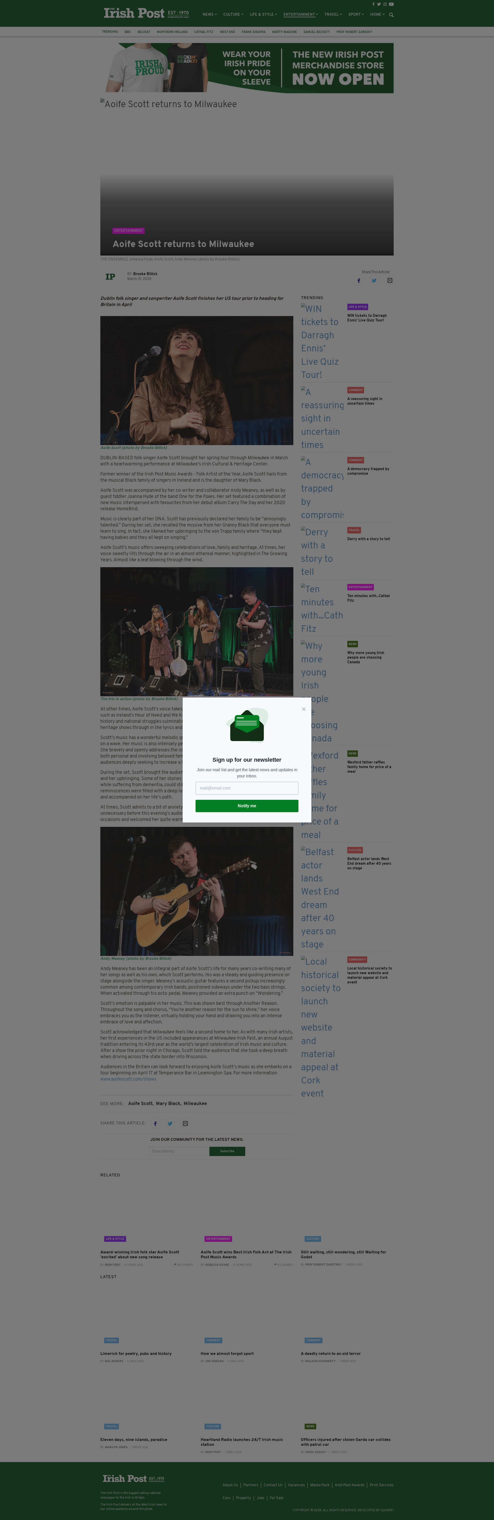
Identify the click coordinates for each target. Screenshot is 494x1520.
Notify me (247, 806)
